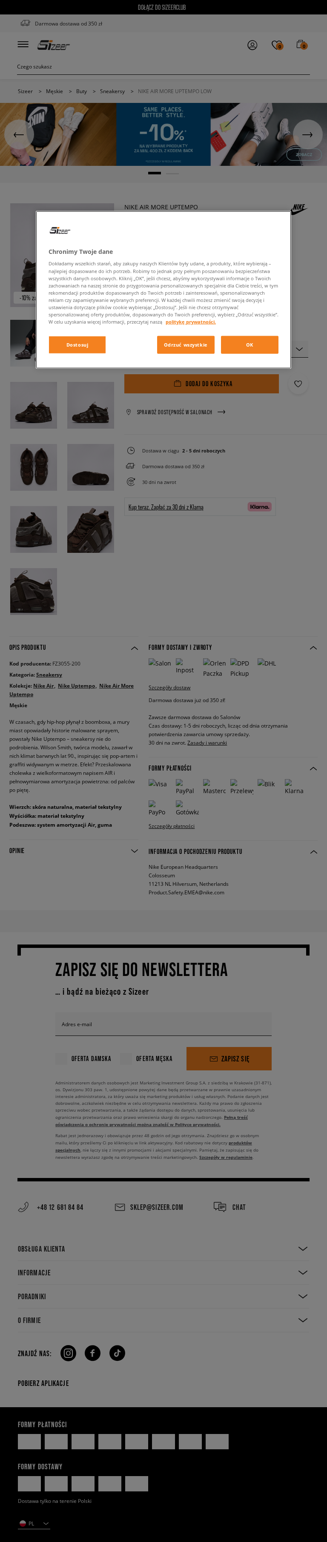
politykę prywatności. (191, 322)
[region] (163, 290)
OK (249, 344)
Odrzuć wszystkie (186, 344)
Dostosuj (77, 344)
